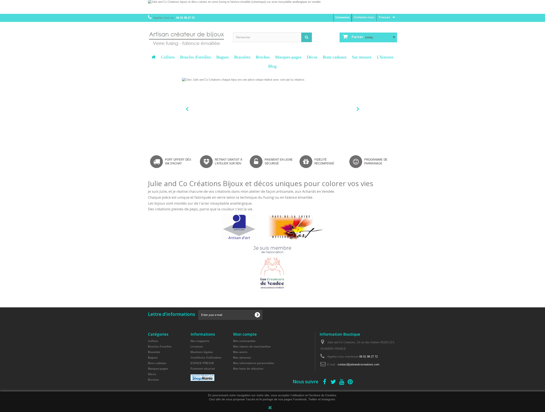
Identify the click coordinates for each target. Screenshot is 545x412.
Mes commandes (244, 341)
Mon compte (245, 334)
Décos (312, 57)
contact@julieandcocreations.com (358, 364)
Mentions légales (202, 352)
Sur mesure (361, 57)
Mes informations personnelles (253, 363)
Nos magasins (200, 341)
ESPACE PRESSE (202, 363)
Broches (263, 57)
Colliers (168, 57)
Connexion (342, 17)
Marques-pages (288, 57)
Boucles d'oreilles (195, 57)
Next (358, 109)
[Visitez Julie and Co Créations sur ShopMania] (202, 380)
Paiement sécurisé (203, 368)
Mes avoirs (240, 352)
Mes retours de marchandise (252, 346)
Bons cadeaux (335, 57)
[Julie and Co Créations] (187, 36)
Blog (272, 66)
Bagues (222, 57)
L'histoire (385, 57)
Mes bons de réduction (248, 368)
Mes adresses (242, 357)
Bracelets (242, 57)
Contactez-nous (364, 17)
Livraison (197, 346)
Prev (187, 109)
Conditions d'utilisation (206, 357)
